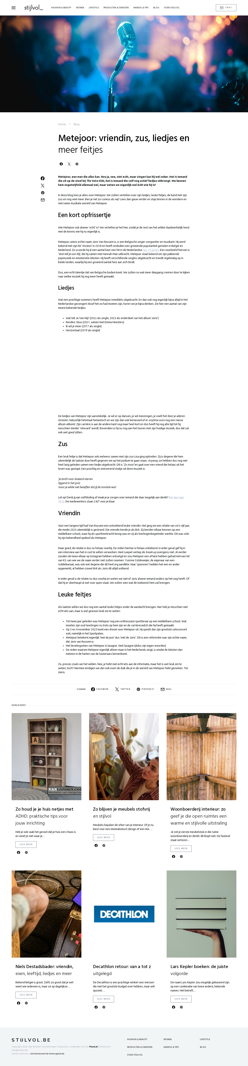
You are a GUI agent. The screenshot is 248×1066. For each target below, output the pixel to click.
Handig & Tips (171, 1047)
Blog (76, 124)
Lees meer (26, 844)
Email (228, 7)
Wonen (168, 1039)
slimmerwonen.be (39, 1054)
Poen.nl (93, 1047)
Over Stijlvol (135, 1055)
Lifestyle (205, 1039)
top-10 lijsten (151, 249)
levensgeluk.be (56, 1054)
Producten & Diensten (139, 1047)
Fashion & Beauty (137, 1039)
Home (62, 124)
